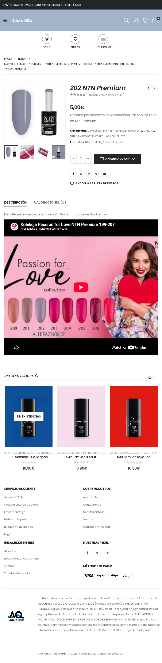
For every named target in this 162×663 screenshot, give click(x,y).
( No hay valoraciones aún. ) (106, 95)
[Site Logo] (21, 20)
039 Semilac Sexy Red (134, 457)
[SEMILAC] (75, 39)
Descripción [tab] (15, 202)
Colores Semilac (66, 453)
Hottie (157, 453)
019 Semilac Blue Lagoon (28, 457)
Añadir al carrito (120, 159)
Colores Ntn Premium (101, 130)
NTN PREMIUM (103, 47)
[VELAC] (47, 39)
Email (104, 173)
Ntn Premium (95, 136)
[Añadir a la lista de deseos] (46, 392)
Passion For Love (113, 142)
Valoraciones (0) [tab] (50, 202)
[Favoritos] (145, 20)
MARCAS (148, 130)
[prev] (148, 88)
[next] (155, 88)
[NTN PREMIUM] (103, 39)
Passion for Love (115, 136)
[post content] (29, 416)
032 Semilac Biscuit (81, 457)
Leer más (31, 443)
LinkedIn (89, 173)
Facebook (73, 173)
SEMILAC (75, 47)
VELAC (46, 47)
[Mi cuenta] (136, 20)
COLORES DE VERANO (15, 453)
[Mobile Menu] (6, 20)
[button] (126, 20)
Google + (97, 173)
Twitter (81, 173)
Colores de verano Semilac (43, 453)
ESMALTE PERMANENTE (129, 130)
